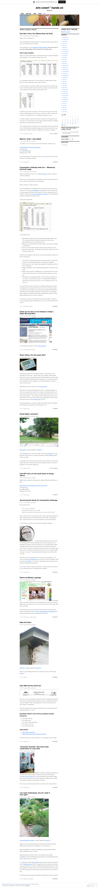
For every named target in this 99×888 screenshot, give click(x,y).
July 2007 (64, 103)
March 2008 (65, 87)
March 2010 (65, 47)
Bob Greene (37, 399)
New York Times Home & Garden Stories (68, 128)
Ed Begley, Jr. (30, 561)
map (24, 858)
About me (28, 13)
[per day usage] (27, 108)
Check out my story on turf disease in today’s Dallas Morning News (36, 312)
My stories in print (28, 349)
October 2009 (65, 53)
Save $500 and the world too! (30, 685)
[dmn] (36, 342)
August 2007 (65, 101)
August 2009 (65, 55)
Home (22, 13)
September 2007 (66, 99)
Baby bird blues (25, 622)
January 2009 (65, 67)
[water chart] (39, 76)
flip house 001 (23, 450)
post (46, 156)
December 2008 (65, 69)
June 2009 (64, 57)
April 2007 (65, 109)
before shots (49, 453)
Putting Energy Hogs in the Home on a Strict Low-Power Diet (33, 485)
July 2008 (64, 79)
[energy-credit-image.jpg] (39, 695)
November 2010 (66, 39)
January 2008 (65, 91)
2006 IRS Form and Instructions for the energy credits (34, 734)
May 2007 (64, 107)
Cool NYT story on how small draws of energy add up (37, 474)
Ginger (25, 453)
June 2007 (64, 105)
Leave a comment (34, 35)
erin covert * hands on (49, 8)
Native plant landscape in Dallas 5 (27, 840)
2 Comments (55, 677)
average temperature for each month (39, 194)
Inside (31, 133)
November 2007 (66, 95)
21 (70, 122)
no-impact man (33, 559)
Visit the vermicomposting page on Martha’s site (45, 611)
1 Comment (55, 162)
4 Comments (55, 306)
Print (34, 13)
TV (44, 13)
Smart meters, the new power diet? (33, 355)
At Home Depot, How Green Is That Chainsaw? (30, 147)
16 (75, 120)
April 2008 (65, 85)
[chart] (36, 231)
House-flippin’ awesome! (29, 414)
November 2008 (66, 71)
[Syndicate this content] (61, 128)
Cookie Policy (27, 885)
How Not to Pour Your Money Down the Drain (36, 33)
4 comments (33, 171)
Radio (40, 13)
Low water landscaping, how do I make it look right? (35, 794)
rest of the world (43, 386)
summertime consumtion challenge (40, 47)
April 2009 (65, 61)
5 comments (33, 502)
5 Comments (55, 572)
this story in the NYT (30, 776)
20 (67, 122)
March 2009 (65, 63)
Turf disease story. (42, 346)
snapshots (37, 862)
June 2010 (64, 43)
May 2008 (64, 83)
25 (62, 123)
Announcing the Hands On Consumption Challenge (38, 500)
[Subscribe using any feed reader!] (65, 31)
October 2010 (65, 41)
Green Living (26, 133)
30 (75, 123)
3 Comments (55, 349)
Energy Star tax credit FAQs (28, 732)
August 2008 (65, 77)
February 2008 (65, 89)
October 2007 (65, 97)
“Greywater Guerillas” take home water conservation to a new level (34, 748)
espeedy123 (39, 450)
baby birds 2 (22, 668)
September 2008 (66, 75)
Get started (61, 1)
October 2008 (65, 73)
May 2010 (64, 45)
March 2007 (65, 111)
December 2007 (65, 93)
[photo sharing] (39, 446)
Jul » (65, 125)
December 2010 (65, 37)
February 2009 (65, 65)
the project (44, 174)
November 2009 (66, 51)
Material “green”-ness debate (30, 139)
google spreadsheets (34, 190)
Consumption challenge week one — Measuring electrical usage (37, 168)
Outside (33, 349)
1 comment (33, 141)
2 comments (33, 624)
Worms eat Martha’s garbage (30, 577)
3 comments (33, 315)
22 (72, 122)
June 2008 (64, 81)
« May (62, 125)
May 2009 (64, 59)
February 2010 (65, 49)
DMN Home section (27, 864)
